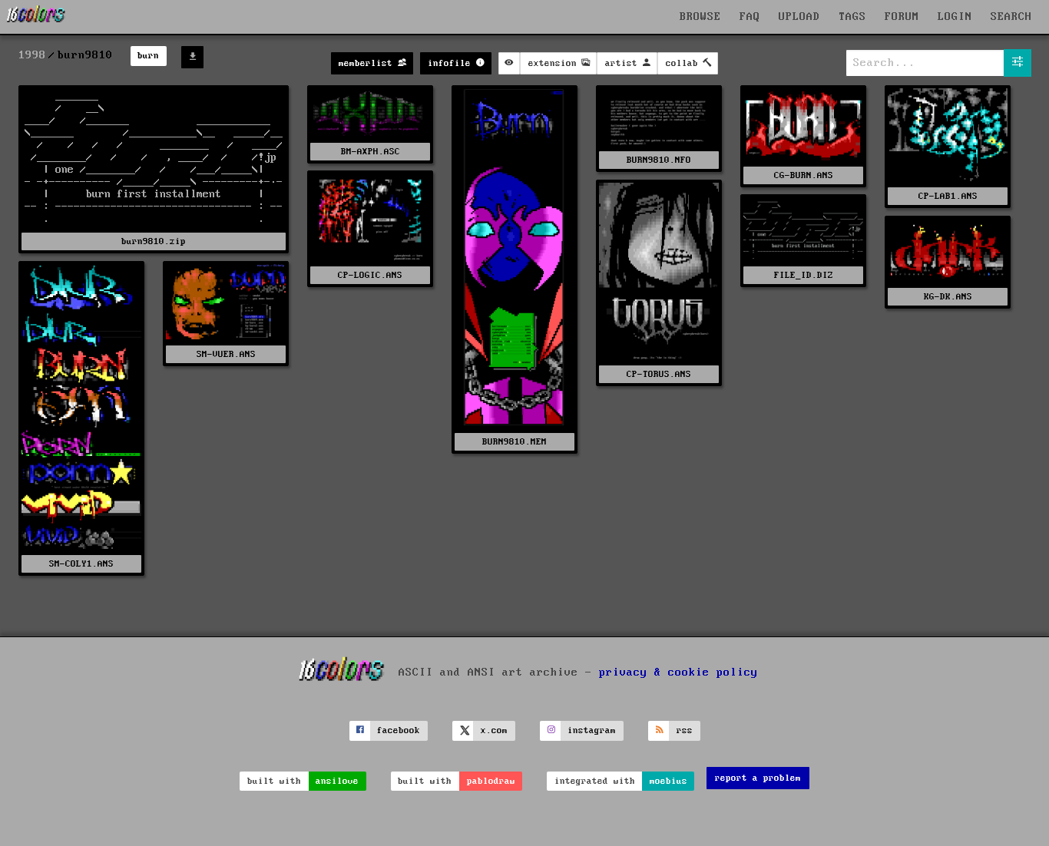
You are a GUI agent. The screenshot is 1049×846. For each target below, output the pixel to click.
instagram (592, 730)
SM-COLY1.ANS (81, 564)
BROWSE (700, 17)
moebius (668, 781)
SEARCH (1011, 17)
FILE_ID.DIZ (803, 275)
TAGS (852, 17)
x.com (494, 730)
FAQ (750, 17)
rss (685, 730)
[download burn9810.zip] (192, 57)
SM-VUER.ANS (226, 354)
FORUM (902, 17)
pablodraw (491, 781)
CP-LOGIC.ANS (370, 275)
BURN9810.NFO (659, 160)
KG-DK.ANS (948, 297)
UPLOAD (799, 17)
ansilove (337, 781)
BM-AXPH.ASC (370, 152)
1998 (32, 55)
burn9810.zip (153, 241)
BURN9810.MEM (514, 442)
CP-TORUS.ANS (659, 374)
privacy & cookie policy (678, 672)
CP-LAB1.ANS (948, 196)
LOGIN (955, 17)
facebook (398, 730)
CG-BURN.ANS (803, 175)
